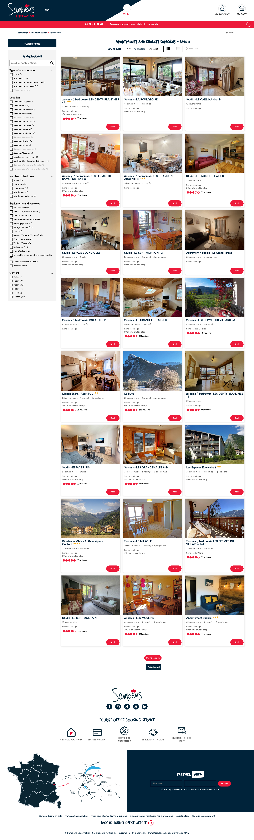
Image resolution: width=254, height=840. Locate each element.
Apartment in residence (26, 86)
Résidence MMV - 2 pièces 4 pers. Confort (82, 543)
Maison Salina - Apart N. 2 (77, 393)
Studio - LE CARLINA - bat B (203, 99)
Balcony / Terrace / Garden (28, 235)
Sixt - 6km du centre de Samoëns (29, 165)
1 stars (18, 293)
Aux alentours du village (26, 157)
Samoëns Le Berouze (24, 117)
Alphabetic (154, 49)
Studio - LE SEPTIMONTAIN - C (143, 252)
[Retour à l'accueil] (21, 10)
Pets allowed (21, 208)
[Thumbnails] (169, 49)
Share (231, 33)
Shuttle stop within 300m (27, 211)
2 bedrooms (21, 188)
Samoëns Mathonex (23, 137)
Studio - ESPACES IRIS (76, 467)
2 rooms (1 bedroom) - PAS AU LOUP (84, 320)
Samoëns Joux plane (24, 125)
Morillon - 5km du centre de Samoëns (31, 161)
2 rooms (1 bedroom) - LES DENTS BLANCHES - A (90, 101)
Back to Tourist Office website (124, 823)
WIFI (18, 231)
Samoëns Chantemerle (25, 149)
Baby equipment (23, 223)
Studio (18, 180)
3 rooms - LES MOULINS (139, 617)
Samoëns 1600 (21, 106)
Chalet (18, 74)
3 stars (19, 285)
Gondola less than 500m (26, 262)
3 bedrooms (21, 192)
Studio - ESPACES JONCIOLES (81, 252)
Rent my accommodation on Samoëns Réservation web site (191, 790)
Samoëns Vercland (23, 113)
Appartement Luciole (199, 617)
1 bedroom (20, 184)
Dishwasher (21, 247)
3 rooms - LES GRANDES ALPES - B (146, 467)
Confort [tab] (14, 273)
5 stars (18, 277)
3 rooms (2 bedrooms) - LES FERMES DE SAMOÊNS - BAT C (87, 177)
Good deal (94, 24)
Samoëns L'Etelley (23, 141)
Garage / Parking (23, 227)
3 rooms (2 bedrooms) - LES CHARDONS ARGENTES (149, 177)
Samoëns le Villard (23, 129)
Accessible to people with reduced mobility (30, 256)
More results (153, 658)
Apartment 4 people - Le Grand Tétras (209, 252)
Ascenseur (20, 266)
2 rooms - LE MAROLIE (138, 541)
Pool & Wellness (22, 251)
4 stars (18, 281)
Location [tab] (14, 97)
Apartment (21, 78)
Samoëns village (23, 102)
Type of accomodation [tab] (22, 70)
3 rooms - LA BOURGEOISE (141, 99)
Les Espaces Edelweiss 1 (201, 467)
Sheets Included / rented (27, 219)
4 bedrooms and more (25, 196)
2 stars (18, 289)
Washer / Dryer (22, 243)
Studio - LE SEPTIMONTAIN (79, 617)
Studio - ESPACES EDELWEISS (205, 176)
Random (141, 49)
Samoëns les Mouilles (24, 133)
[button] (242, 10)
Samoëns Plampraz (23, 153)
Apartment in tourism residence (29, 82)
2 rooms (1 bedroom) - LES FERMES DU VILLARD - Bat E (210, 543)
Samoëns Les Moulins (24, 121)
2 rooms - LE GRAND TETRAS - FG (145, 320)
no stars (19, 297)
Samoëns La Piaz (22, 145)
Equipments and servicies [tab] (24, 203)
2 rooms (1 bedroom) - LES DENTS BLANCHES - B (214, 395)
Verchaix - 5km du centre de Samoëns (31, 169)
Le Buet (129, 393)
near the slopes (22, 215)
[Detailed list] (178, 49)
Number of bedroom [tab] (21, 176)
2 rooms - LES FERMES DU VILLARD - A (210, 320)
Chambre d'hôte (22, 90)
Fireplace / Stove (23, 239)
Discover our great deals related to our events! (134, 24)
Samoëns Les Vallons (24, 110)
